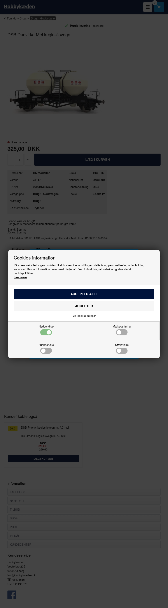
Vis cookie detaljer (84, 315)
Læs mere (20, 277)
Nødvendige (46, 326)
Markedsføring (122, 326)
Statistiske (122, 345)
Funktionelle (46, 345)
